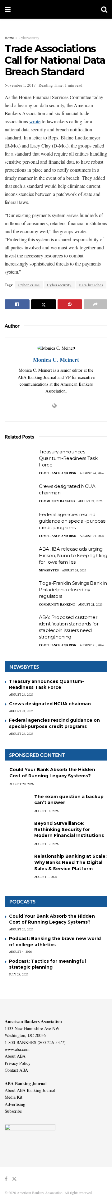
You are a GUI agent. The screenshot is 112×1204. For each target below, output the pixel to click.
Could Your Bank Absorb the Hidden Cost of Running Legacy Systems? (52, 773)
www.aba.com (17, 1049)
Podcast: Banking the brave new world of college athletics (55, 941)
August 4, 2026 (20, 951)
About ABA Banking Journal (30, 1090)
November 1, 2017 (20, 85)
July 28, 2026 (18, 974)
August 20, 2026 (21, 784)
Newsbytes (49, 570)
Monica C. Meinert (56, 360)
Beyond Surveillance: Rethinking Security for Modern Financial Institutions (69, 829)
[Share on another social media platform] (95, 304)
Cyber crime (29, 284)
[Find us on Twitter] (14, 1179)
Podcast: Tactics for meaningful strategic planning (47, 964)
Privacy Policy (17, 1063)
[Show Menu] (8, 9)
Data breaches (91, 284)
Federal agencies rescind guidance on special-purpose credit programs (72, 520)
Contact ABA (16, 1070)
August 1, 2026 (45, 877)
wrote (34, 121)
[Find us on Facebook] (6, 1179)
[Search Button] (104, 9)
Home (9, 37)
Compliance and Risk (58, 473)
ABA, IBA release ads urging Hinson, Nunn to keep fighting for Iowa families (73, 555)
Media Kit (13, 1097)
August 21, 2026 (90, 604)
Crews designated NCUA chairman (50, 703)
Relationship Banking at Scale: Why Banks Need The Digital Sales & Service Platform (70, 862)
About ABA (15, 1056)
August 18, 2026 (46, 811)
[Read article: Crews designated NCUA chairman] (20, 494)
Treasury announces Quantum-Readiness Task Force (68, 458)
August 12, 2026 (46, 844)
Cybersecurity (29, 37)
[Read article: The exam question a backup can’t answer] (17, 802)
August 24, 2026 (92, 473)
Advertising (15, 1104)
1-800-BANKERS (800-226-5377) (35, 1042)
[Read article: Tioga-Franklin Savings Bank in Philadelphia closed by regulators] (20, 591)
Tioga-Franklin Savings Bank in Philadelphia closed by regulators (73, 589)
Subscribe (13, 1111)
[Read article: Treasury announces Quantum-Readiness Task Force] (20, 459)
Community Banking (57, 501)
